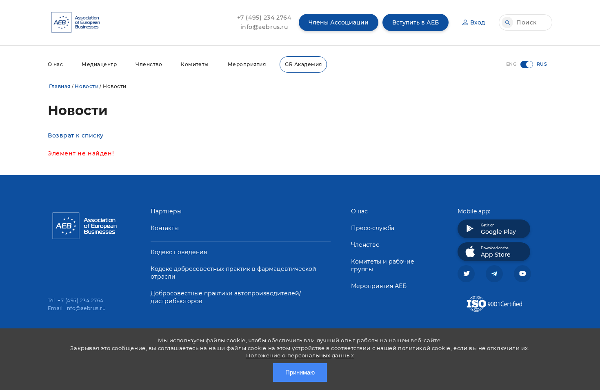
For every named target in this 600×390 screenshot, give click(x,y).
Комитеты (195, 64)
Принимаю (300, 372)
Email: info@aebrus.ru (77, 308)
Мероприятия (247, 64)
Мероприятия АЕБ (379, 286)
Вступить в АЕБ (415, 22)
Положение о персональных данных (300, 355)
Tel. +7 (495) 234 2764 (76, 300)
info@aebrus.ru (264, 27)
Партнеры (166, 211)
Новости (86, 86)
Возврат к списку (76, 135)
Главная (60, 86)
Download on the (496, 252)
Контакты (165, 228)
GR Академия (303, 64)
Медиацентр (99, 64)
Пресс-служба (372, 228)
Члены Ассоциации (339, 22)
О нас (55, 64)
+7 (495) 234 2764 (264, 17)
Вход (477, 22)
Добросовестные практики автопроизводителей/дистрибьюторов (226, 297)
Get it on (498, 229)
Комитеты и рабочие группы (382, 265)
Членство (149, 64)
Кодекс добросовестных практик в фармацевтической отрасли (233, 272)
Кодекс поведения (179, 252)
